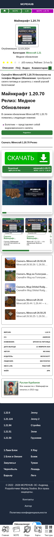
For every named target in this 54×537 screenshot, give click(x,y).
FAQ (18, 68)
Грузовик (35, 438)
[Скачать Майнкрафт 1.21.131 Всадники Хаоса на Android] (36, 225)
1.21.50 (7, 438)
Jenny (34, 412)
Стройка (35, 425)
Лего (33, 475)
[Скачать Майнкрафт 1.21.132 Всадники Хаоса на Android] (13, 225)
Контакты (28, 499)
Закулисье (9, 463)
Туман (34, 463)
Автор (28, 506)
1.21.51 (7, 431)
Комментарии (41, 68)
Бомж (33, 456)
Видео (26, 68)
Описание (8, 68)
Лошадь (35, 469)
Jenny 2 (34, 419)
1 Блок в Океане (12, 456)
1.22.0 (6, 412)
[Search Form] (48, 4)
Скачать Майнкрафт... (10, 237)
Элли (33, 431)
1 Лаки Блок (10, 450)
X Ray (33, 450)
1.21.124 (8, 419)
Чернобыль (10, 469)
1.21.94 (7, 425)
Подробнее (27, 132)
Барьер (7, 475)
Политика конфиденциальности (28, 512)
